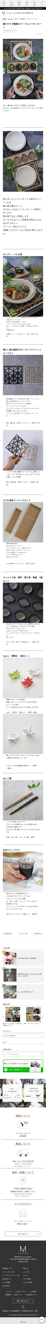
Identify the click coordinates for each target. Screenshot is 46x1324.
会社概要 (4, 1311)
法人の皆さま (6, 1286)
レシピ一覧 (26, 1272)
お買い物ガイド (23, 1234)
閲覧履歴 (8, 1294)
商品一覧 (25, 1268)
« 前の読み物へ (7, 933)
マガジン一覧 (23, 933)
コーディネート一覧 (8, 1272)
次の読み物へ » (38, 933)
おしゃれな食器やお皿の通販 (15, 1315)
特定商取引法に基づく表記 (30, 1311)
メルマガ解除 (6, 1282)
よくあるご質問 (27, 1282)
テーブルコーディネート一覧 (10, 1275)
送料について (18, 1294)
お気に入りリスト (22, 1291)
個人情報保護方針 (15, 1311)
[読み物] (11, 3)
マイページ (9, 1291)
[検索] (34, 3)
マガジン (10, 19)
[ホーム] (4, 3)
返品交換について (31, 1294)
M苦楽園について (7, 1268)
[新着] (19, 3)
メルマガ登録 (27, 1279)
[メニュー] (42, 3)
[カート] (27, 3)
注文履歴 (33, 1291)
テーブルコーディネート (10, 30)
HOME (4, 19)
